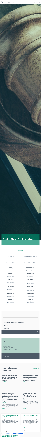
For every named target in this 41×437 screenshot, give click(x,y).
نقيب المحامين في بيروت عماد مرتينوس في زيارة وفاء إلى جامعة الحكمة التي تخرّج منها (30, 395)
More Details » (4, 408)
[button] (39, 2)
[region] (13, 430)
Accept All (18, 433)
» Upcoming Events (6, 328)
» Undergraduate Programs (7, 312)
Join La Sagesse (6, 331)
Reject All (8, 433)
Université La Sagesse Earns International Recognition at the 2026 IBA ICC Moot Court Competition (9, 378)
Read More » (24, 427)
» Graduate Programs (6, 315)
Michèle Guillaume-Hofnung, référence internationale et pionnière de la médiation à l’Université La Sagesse (30, 378)
